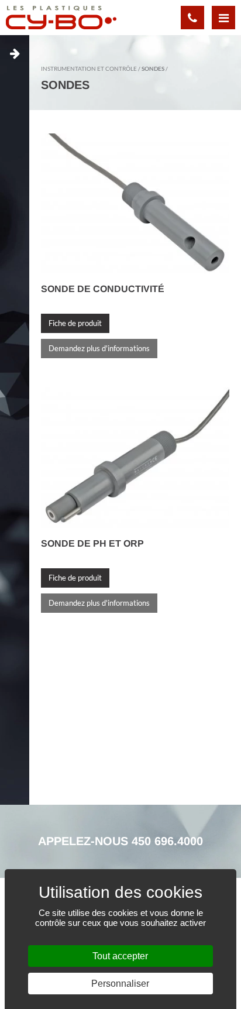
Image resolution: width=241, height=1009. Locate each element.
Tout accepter (120, 956)
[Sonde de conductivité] (135, 202)
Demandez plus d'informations (99, 348)
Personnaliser (120, 984)
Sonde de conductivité (102, 289)
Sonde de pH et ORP (92, 543)
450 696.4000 (167, 841)
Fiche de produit (75, 323)
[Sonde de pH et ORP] (135, 456)
